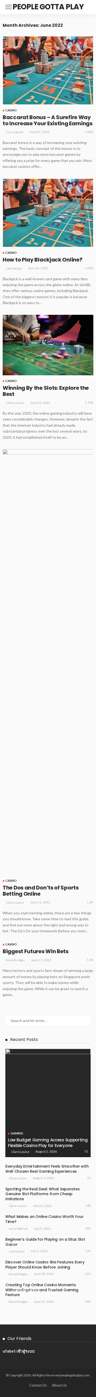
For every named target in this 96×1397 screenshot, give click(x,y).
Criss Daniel (14, 132)
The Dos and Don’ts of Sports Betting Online (41, 891)
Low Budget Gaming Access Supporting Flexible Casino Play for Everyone (48, 1142)
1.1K (90, 902)
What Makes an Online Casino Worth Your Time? (44, 1219)
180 (88, 1228)
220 (88, 1274)
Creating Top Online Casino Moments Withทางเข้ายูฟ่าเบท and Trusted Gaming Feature (41, 1290)
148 (88, 1205)
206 (88, 1301)
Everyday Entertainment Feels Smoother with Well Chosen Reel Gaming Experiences (47, 1169)
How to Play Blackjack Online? (42, 259)
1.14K (89, 402)
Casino (11, 110)
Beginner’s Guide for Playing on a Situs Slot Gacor (45, 1242)
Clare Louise (15, 403)
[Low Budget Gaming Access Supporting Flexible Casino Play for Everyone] (48, 1103)
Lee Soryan (14, 268)
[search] (86, 7)
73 (89, 1178)
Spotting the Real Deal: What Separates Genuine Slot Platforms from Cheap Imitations (42, 1194)
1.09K (89, 268)
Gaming (17, 1133)
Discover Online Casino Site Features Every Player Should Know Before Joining (44, 1264)
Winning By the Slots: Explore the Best (46, 391)
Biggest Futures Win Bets (36, 951)
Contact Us (38, 1385)
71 (86, 1151)
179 (88, 1251)
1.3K (90, 960)
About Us (59, 1385)
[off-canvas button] (8, 7)
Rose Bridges (15, 960)
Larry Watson (18, 1228)
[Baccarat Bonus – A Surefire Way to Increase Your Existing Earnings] (48, 70)
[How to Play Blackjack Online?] (48, 213)
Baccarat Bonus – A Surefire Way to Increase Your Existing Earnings (48, 120)
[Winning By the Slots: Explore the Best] (48, 345)
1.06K (89, 132)
